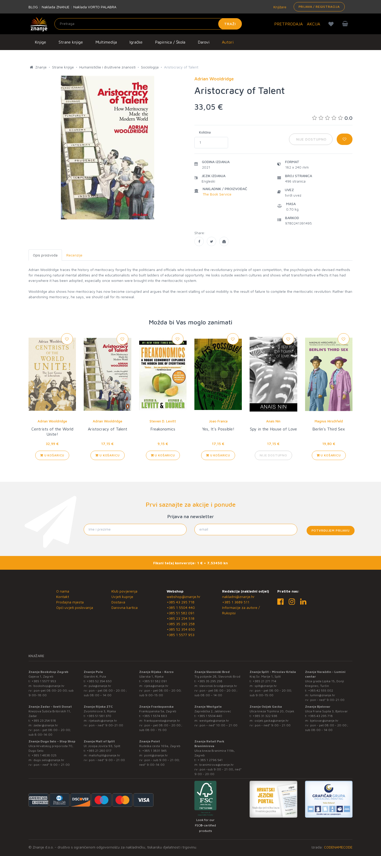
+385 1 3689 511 (235, 602)
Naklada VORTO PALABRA (94, 7)
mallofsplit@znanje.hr (104, 755)
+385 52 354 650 (181, 629)
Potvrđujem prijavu (331, 530)
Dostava (118, 602)
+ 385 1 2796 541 (210, 760)
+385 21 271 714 (264, 681)
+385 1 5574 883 (154, 716)
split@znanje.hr (266, 686)
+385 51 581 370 (99, 716)
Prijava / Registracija (319, 7)
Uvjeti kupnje (122, 596)
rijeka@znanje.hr (156, 686)
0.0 (348, 118)
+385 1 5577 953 (180, 634)
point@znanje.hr (156, 755)
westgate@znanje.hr (214, 720)
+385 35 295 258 (181, 624)
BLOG (33, 7)
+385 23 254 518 (180, 618)
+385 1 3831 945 (154, 751)
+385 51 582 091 (180, 613)
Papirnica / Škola (170, 42)
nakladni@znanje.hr (238, 596)
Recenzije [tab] (74, 255)
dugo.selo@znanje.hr (48, 760)
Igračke (136, 42)
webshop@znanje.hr (183, 596)
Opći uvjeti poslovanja (74, 607)
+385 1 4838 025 (44, 755)
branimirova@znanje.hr (216, 765)
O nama (62, 591)
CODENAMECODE (338, 847)
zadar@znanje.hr (45, 725)
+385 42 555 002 (320, 690)
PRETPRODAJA (288, 24)
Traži (230, 24)
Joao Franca (218, 421)
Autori (228, 42)
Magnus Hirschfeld (329, 421)
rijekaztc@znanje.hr (103, 720)
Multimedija (106, 42)
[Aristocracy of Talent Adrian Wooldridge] (199, 241)
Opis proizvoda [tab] (45, 255)
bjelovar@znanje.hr (324, 720)
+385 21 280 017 (99, 751)
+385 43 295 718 (180, 602)
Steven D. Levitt (163, 421)
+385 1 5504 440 (181, 607)
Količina (205, 132)
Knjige (40, 42)
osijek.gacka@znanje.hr (272, 720)
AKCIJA (313, 24)
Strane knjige (71, 42)
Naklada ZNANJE (55, 7)
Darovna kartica (124, 607)
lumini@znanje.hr (322, 695)
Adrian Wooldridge (52, 421)
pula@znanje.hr (100, 686)
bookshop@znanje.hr (49, 686)
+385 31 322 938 (265, 716)
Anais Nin (273, 421)
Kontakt (62, 596)
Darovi (203, 42)
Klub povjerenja (124, 591)
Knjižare (279, 7)
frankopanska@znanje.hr (162, 720)
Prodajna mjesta (70, 602)
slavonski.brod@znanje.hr (218, 686)
